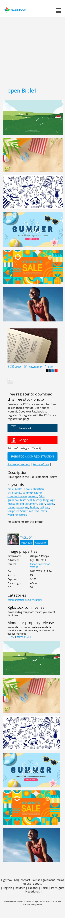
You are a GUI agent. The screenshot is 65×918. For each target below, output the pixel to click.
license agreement (43, 880)
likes (50, 367)
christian (38, 489)
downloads (35, 367)
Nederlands (32, 891)
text (36, 511)
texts (44, 511)
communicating (32, 493)
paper (11, 507)
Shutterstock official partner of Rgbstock (24, 901)
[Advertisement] (32, 50)
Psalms (34, 507)
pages (50, 504)
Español (33, 888)
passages (22, 507)
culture (38, 599)
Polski (44, 888)
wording (13, 515)
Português (57, 888)
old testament (28, 504)
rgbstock (18, 9)
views (18, 367)
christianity (14, 493)
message (13, 504)
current (32, 496)
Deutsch (20, 888)
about (36, 883)
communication (17, 496)
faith (41, 496)
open (42, 504)
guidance (13, 500)
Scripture (13, 511)
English (7, 888)
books (28, 489)
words (23, 515)
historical (26, 500)
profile (26, 543)
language (49, 500)
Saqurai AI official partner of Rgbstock (42, 903)
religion (44, 507)
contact (25, 880)
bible (11, 489)
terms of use (24, 636)
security (29, 599)
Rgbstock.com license (26, 607)
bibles (18, 489)
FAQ (12, 636)
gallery (40, 543)
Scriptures (26, 511)
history (37, 500)
